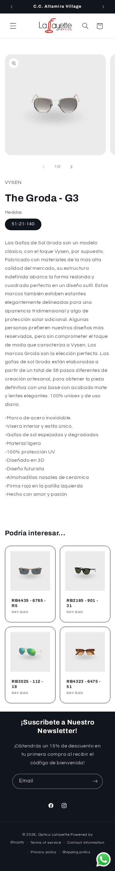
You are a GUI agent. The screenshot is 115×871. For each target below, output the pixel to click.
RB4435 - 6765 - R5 (29, 603)
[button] (13, 26)
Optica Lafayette (54, 834)
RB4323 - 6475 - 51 (84, 684)
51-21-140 (23, 224)
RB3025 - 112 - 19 (27, 684)
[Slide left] (43, 167)
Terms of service (45, 842)
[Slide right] (71, 167)
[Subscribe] (95, 781)
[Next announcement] (103, 6)
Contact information (86, 842)
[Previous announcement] (11, 6)
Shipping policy (76, 852)
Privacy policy (43, 852)
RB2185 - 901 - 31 (82, 603)
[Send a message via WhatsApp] (103, 859)
